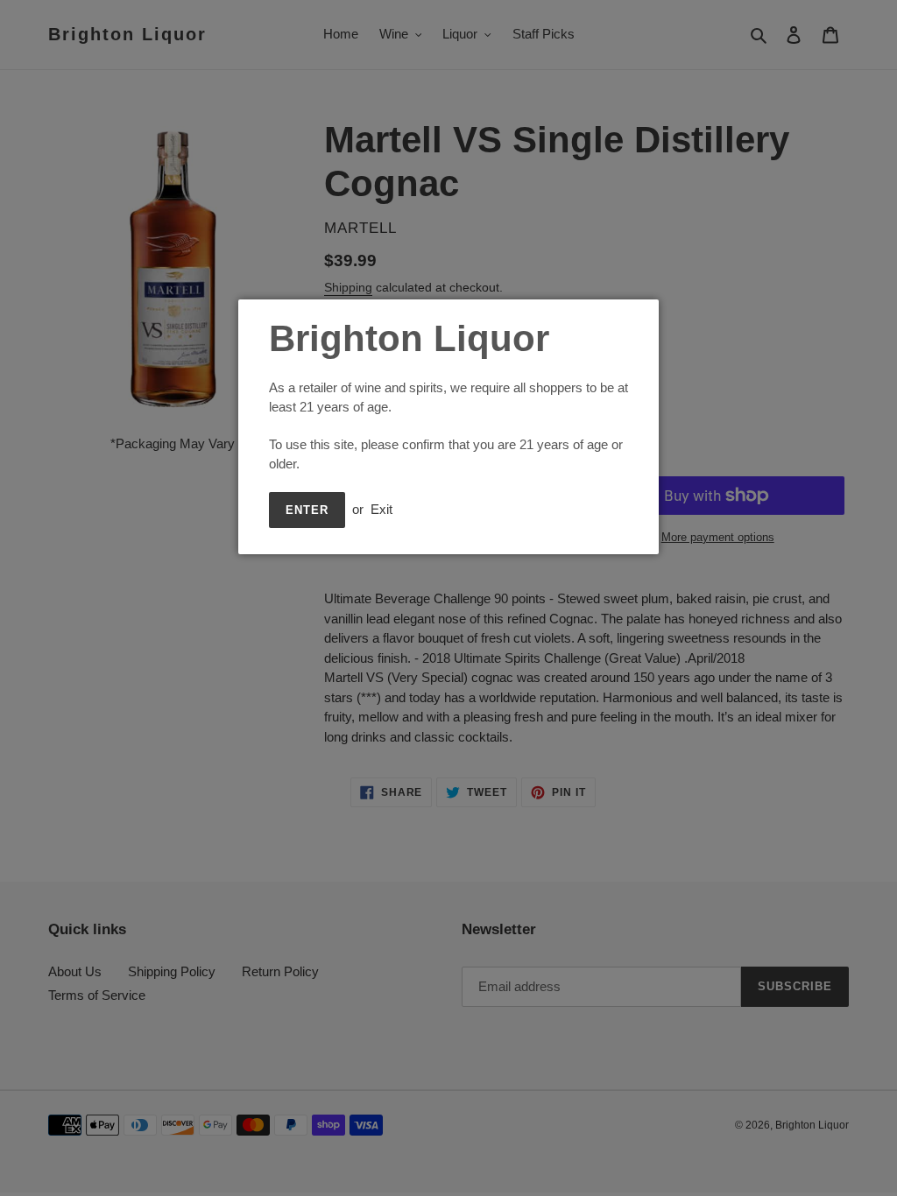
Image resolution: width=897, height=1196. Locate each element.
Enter (307, 510)
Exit (381, 509)
